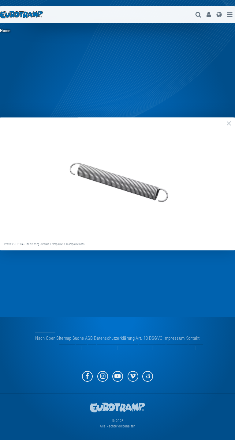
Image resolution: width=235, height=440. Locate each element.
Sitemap (63, 338)
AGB (89, 338)
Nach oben (45, 338)
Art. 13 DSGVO (149, 338)
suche (78, 338)
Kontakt (192, 338)
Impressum (174, 338)
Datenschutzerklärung (114, 338)
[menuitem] (208, 14)
